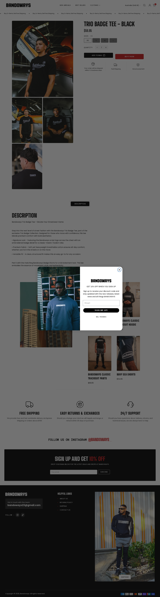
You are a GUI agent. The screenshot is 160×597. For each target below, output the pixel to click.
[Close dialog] (119, 270)
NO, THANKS (101, 317)
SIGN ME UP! (101, 310)
